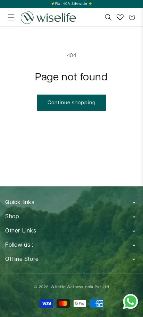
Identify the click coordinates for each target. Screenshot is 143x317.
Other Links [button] (20, 231)
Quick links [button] (20, 202)
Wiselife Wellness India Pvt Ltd (80, 287)
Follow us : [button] (19, 245)
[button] (11, 17)
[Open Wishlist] (120, 17)
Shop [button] (12, 217)
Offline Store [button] (22, 259)
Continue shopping (72, 102)
